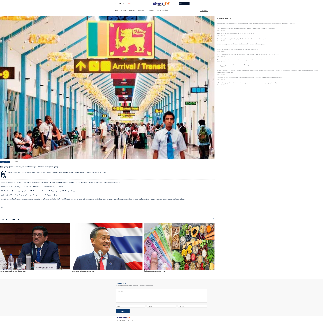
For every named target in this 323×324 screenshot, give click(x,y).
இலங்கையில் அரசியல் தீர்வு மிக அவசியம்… (155, 271)
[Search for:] (184, 3)
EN (115, 3)
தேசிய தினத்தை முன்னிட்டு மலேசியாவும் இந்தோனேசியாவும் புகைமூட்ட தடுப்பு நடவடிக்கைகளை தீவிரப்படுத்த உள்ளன (248, 54)
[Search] (192, 3)
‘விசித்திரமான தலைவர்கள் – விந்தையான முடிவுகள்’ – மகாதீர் (233, 65)
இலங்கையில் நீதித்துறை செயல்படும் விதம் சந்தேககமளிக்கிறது (88, 271)
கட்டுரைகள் (132, 10)
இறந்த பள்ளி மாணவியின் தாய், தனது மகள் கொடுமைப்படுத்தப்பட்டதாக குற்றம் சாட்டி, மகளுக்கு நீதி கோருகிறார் (246, 28)
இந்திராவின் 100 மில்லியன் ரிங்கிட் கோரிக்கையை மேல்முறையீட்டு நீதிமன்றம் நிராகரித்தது (241, 59)
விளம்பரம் (204, 10)
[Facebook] (207, 3)
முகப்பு (116, 10)
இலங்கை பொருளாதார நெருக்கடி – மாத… (11, 271)
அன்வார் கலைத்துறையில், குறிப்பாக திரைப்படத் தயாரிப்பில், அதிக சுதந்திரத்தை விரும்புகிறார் (241, 44)
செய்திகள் (123, 10)
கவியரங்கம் (151, 10)
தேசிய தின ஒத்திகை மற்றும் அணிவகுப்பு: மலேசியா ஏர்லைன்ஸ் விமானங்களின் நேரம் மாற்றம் (241, 38)
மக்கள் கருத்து (142, 10)
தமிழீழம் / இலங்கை (5, 161)
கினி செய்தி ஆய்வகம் (162, 10)
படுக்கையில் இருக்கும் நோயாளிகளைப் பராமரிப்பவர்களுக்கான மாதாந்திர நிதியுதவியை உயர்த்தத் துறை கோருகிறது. (247, 82)
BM (120, 3)
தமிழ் (129, 3)
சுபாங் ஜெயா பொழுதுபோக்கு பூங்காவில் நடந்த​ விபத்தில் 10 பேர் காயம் (235, 33)
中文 (124, 3)
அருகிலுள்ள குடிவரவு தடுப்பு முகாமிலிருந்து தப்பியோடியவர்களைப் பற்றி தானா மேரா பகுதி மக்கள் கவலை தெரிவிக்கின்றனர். (249, 77)
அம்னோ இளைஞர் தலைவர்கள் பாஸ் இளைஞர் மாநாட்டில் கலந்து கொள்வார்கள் (237, 49)
